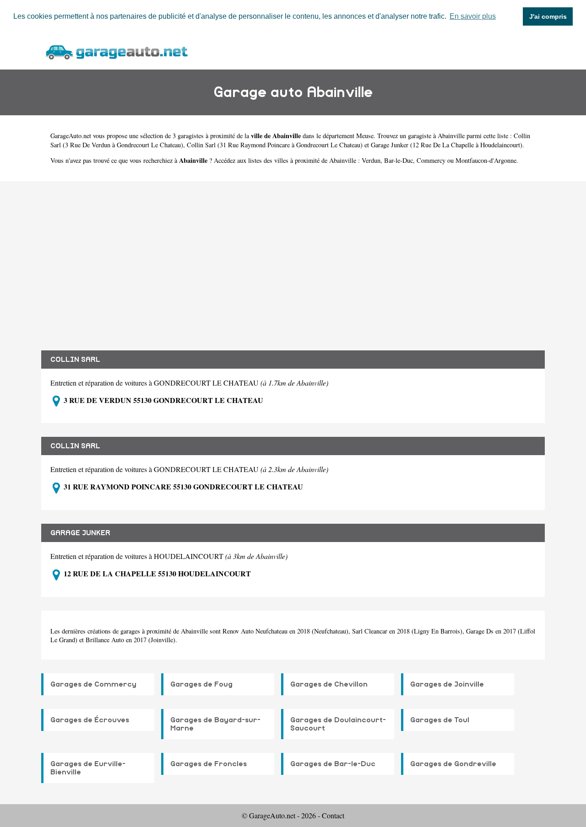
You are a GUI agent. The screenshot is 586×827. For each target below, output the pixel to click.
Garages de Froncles (208, 764)
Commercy (431, 160)
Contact (333, 815)
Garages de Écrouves (89, 720)
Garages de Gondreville (453, 764)
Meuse (365, 135)
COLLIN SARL (75, 359)
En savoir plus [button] (473, 16)
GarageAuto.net (70, 135)
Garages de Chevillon (329, 684)
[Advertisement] (293, 259)
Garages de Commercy (93, 684)
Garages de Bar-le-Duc (332, 764)
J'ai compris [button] (548, 16)
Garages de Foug (201, 684)
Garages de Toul (439, 720)
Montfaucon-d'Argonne (486, 160)
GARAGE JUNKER (80, 533)
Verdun (371, 160)
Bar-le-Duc (398, 160)
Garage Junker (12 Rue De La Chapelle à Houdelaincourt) (446, 144)
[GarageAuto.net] (116, 51)
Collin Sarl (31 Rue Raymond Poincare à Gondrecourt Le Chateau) (275, 144)
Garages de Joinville (447, 684)
